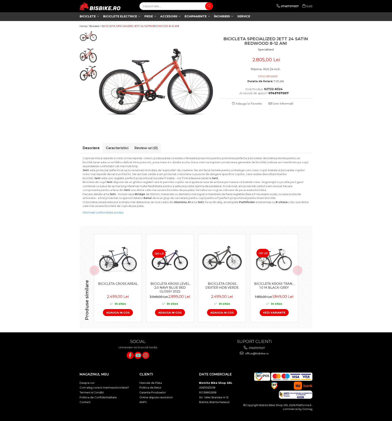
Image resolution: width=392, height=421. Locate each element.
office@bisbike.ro (256, 353)
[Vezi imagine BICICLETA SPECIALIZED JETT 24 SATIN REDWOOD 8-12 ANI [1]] (88, 56)
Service (243, 16)
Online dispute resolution (156, 397)
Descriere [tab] (91, 148)
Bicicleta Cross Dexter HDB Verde (222, 285)
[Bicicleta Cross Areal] (118, 258)
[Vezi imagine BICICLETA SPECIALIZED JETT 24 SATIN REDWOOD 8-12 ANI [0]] (88, 36)
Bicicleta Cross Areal (118, 284)
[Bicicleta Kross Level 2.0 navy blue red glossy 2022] (170, 259)
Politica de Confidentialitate (98, 397)
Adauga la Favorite (248, 103)
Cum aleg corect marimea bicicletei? (104, 387)
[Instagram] (145, 355)
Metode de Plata (150, 382)
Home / (84, 26)
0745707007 (256, 348)
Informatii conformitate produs (103, 212)
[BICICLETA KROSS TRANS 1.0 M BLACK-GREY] (274, 259)
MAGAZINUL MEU (94, 374)
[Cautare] (209, 6)
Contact (85, 402)
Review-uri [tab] (146, 148)
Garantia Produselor (152, 392)
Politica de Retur (150, 387)
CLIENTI (146, 374)
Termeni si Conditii (92, 392)
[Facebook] (130, 355)
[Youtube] (137, 355)
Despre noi (87, 382)
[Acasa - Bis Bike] (100, 6)
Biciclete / (95, 26)
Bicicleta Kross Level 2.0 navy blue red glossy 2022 (169, 287)
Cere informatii (282, 103)
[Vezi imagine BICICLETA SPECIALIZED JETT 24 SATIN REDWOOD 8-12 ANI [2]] (88, 73)
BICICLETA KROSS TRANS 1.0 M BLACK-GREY (274, 285)
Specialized (266, 49)
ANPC (143, 402)
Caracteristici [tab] (117, 148)
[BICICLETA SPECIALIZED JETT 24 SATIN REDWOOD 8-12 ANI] (156, 82)
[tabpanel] (156, 82)
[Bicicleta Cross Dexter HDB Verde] (222, 259)
